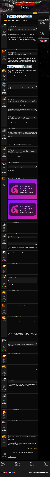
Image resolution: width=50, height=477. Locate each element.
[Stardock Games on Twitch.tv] (44, 40)
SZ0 (4, 53)
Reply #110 (9, 222)
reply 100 (15, 26)
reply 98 (15, 52)
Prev (31, 448)
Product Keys (45, 466)
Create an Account (46, 465)
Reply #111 (9, 233)
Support (17, 0)
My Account (45, 464)
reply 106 (14, 149)
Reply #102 (9, 49)
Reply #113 (9, 263)
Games (7, 0)
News (12, 0)
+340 (4, 32)
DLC (24, 2)
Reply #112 (9, 250)
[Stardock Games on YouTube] (43, 40)
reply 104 (14, 116)
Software (4, 0)
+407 (4, 259)
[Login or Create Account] (45, 0)
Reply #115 (9, 290)
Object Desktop (3, 463)
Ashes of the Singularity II (17, 463)
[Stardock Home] (2, 0)
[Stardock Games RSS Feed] (46, 41)
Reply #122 (9, 393)
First (30, 448)
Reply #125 (9, 435)
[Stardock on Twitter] (40, 40)
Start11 (2, 465)
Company (31, 462)
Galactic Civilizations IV (17, 465)
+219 (4, 76)
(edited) (20, 146)
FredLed (4, 226)
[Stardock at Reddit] (41, 41)
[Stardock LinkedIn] (44, 41)
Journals (21, 2)
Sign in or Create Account (12, 457)
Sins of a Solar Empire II (17, 466)
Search (7, 14)
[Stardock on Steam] (46, 40)
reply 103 (14, 84)
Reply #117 (9, 316)
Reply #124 (9, 420)
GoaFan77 (4, 86)
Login (9, 14)
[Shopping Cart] (46, 0)
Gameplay (17, 2)
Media (30, 2)
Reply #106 (9, 128)
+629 (4, 90)
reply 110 (14, 242)
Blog (14, 0)
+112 (4, 347)
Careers (30, 466)
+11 (4, 230)
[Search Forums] (48, 0)
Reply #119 (9, 353)
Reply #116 (9, 303)
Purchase (38, 2)
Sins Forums (18, 49)
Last (36, 448)
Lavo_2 (4, 166)
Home (2, 18)
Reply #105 (9, 96)
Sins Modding (10, 18)
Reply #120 (9, 364)
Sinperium (4, 73)
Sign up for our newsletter (33, 472)
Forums (30, 470)
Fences (2, 466)
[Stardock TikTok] (43, 41)
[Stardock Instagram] (45, 40)
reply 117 (14, 341)
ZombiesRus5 (4, 28)
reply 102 (12, 108)
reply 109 (12, 236)
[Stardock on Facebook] (41, 40)
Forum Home (4, 14)
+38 (4, 58)
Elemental (16, 464)
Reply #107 (9, 146)
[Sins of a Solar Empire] (25, 7)
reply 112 (15, 277)
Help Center (45, 463)
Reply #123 (9, 409)
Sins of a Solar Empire (6, 18)
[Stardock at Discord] (42, 41)
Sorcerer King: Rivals (17, 470)
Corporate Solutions (3, 464)
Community (10, 0)
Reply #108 (9, 162)
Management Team (32, 465)
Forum (27, 2)
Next (35, 448)
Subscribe (47, 472)
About (30, 463)
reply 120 (14, 380)
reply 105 (15, 131)
